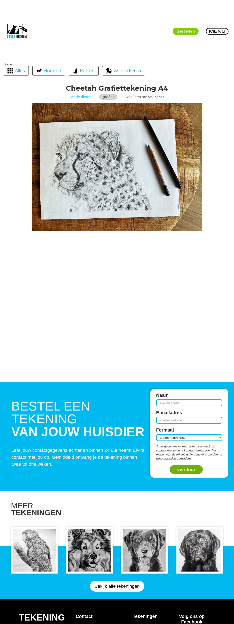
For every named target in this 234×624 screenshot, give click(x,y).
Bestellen (185, 31)
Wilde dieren (81, 97)
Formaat (165, 430)
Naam (162, 395)
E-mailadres (169, 412)
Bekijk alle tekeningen (117, 586)
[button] (217, 31)
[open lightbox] (117, 167)
